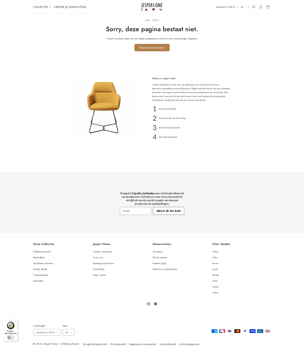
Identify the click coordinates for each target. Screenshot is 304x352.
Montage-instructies (103, 263)
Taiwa (215, 287)
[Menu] (16, 322)
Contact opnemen (102, 251)
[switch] (10, 337)
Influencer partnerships (165, 269)
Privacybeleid (118, 344)
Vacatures (158, 251)
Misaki (215, 275)
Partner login (160, 263)
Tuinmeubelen (40, 275)
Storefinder (99, 269)
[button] (41, 7)
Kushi (215, 269)
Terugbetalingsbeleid (95, 344)
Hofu (214, 257)
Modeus (67, 343)
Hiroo (215, 263)
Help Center (99, 275)
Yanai (215, 251)
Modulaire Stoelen (43, 263)
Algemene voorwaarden (142, 344)
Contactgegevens (189, 344)
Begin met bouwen (152, 47)
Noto (215, 281)
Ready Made (40, 269)
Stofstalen (38, 281)
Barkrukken (39, 257)
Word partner (160, 257)
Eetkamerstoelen (42, 251)
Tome (215, 292)
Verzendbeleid (168, 344)
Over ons (98, 257)
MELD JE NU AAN (169, 210)
